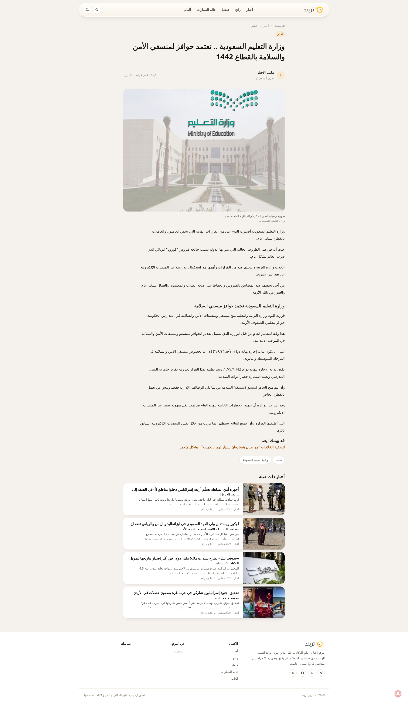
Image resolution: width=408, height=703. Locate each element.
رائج (238, 9)
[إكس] (311, 673)
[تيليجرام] (321, 673)
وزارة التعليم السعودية (255, 460)
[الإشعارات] (87, 10)
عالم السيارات (206, 9)
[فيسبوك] (302, 673)
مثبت (279, 460)
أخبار (249, 9)
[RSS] (293, 673)
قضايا (225, 9)
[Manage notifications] (398, 693)
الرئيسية (280, 26)
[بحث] (97, 10)
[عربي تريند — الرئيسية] (311, 10)
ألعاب (187, 9)
